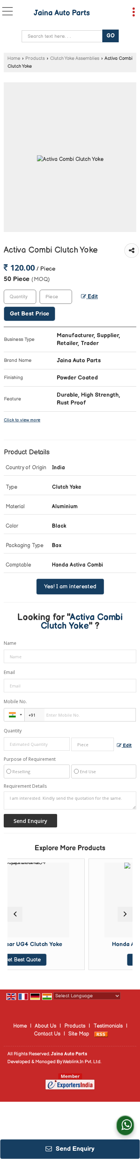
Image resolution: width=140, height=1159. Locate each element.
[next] (125, 914)
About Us (45, 1026)
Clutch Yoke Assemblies (74, 58)
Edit (92, 297)
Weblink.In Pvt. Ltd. (82, 1062)
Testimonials (108, 1026)
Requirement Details (25, 786)
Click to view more (22, 420)
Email (9, 672)
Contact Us (47, 1034)
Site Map (78, 1034)
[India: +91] (14, 715)
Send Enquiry (74, 1149)
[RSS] (101, 1034)
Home (13, 58)
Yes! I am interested (70, 586)
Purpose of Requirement (30, 759)
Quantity (13, 731)
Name (10, 643)
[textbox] (63, 36)
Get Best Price (29, 313)
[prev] (14, 914)
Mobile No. (15, 701)
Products (35, 58)
